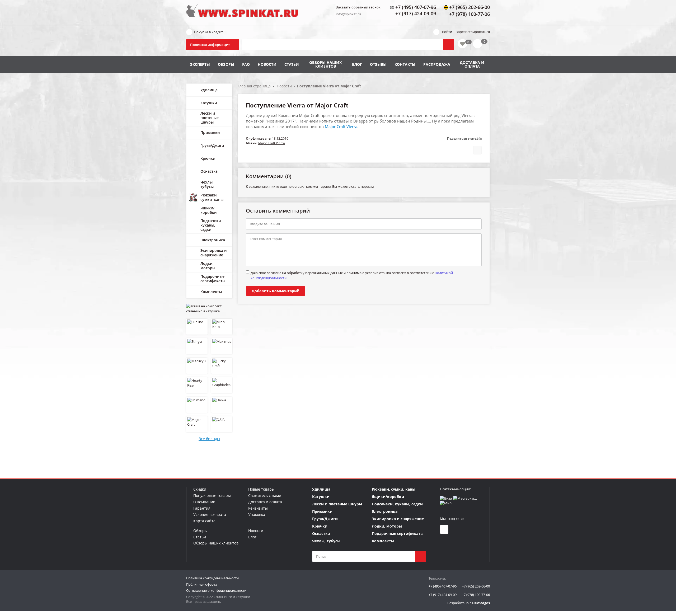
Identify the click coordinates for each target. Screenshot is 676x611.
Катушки (208, 102)
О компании (204, 501)
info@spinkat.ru (348, 14)
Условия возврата (209, 514)
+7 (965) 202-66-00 (476, 586)
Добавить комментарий (275, 290)
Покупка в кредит (208, 32)
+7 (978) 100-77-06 (476, 594)
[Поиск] (448, 44)
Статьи (291, 64)
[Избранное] (462, 43)
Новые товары (261, 489)
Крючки (207, 158)
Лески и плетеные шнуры (209, 118)
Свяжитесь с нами (264, 495)
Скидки (199, 489)
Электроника (212, 239)
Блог (357, 64)
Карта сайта (204, 520)
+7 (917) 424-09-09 (443, 594)
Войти (447, 31)
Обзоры (226, 64)
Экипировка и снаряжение (213, 252)
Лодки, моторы (207, 265)
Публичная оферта (201, 584)
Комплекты (211, 291)
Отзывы (378, 64)
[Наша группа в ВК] (444, 529)
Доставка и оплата (472, 64)
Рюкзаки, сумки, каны (211, 197)
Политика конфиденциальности (212, 578)
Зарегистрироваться (473, 31)
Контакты (405, 64)
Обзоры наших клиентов (325, 64)
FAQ (246, 64)
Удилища (209, 89)
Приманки (210, 132)
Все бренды (209, 438)
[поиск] (420, 556)
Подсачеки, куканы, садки (211, 225)
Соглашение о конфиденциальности (216, 590)
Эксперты (200, 64)
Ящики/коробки (208, 210)
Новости (267, 64)
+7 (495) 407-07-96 (443, 586)
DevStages (481, 602)
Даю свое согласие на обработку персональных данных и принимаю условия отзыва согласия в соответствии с (352, 275)
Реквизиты (258, 508)
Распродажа (436, 64)
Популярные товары (212, 495)
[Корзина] (480, 44)
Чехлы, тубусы (207, 184)
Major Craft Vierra (341, 126)
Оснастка (209, 171)
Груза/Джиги (212, 145)
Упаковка (256, 514)
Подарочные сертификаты (212, 278)
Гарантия (201, 508)
